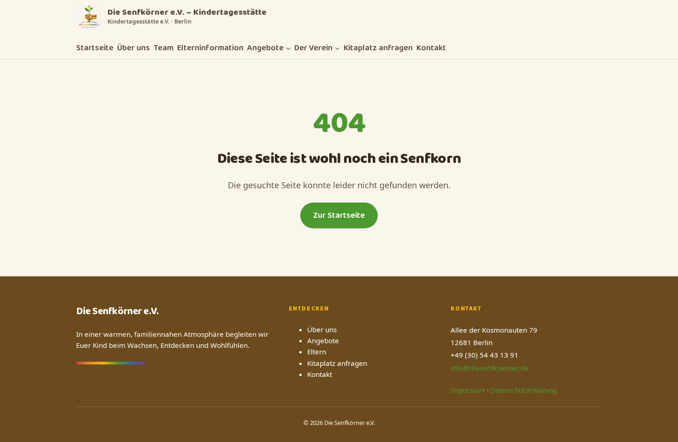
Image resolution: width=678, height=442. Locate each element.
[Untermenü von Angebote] (288, 48)
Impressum (468, 390)
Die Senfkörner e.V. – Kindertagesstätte (187, 12)
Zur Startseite (339, 215)
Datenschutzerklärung (524, 390)
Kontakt (319, 374)
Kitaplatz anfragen (337, 363)
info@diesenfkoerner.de (490, 367)
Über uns (322, 329)
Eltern (316, 351)
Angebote (323, 340)
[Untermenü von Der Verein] (337, 48)
